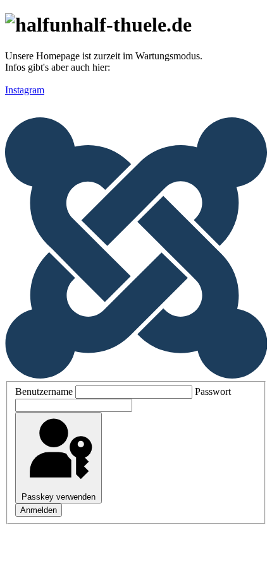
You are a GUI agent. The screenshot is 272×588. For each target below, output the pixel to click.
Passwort (213, 391)
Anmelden (38, 510)
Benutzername (44, 391)
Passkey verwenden (59, 497)
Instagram (24, 90)
